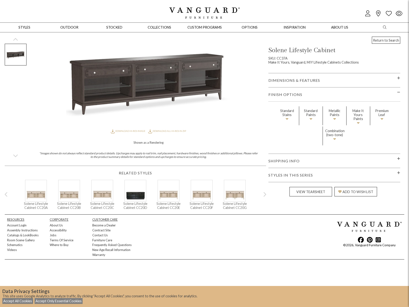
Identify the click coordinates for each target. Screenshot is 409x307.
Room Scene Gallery (21, 240)
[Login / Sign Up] (368, 13)
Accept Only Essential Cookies (59, 301)
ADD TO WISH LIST (357, 192)
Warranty (98, 255)
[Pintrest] (370, 239)
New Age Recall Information (111, 250)
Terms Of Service (61, 240)
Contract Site (101, 230)
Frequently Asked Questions (112, 245)
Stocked (114, 27)
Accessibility (58, 230)
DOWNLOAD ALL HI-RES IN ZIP (169, 131)
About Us (56, 225)
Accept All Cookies (17, 301)
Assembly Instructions (22, 230)
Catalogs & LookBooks (23, 235)
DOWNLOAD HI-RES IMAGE (130, 131)
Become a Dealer (104, 225)
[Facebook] (361, 239)
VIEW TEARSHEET (310, 192)
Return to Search (386, 40)
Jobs (53, 235)
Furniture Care (102, 240)
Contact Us (100, 235)
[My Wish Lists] (388, 13)
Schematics (14, 245)
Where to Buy (59, 245)
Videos (12, 250)
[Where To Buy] (378, 13)
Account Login (17, 225)
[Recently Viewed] (399, 13)
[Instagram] (378, 239)
